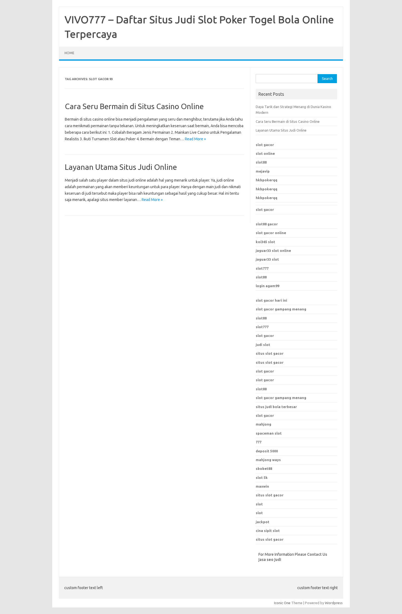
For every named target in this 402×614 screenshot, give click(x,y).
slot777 (262, 268)
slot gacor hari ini (271, 300)
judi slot (263, 345)
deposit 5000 (267, 451)
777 (258, 442)
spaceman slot (269, 433)
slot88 (261, 162)
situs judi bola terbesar (276, 407)
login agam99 (267, 286)
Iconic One (282, 603)
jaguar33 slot (267, 259)
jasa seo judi (269, 559)
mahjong (263, 424)
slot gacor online (271, 233)
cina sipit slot (268, 530)
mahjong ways (268, 460)
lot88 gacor (267, 224)
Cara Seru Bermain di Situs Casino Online (134, 106)
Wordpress (334, 603)
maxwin (262, 486)
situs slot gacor (270, 353)
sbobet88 (264, 468)
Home (69, 53)
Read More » (195, 139)
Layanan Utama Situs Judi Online (121, 167)
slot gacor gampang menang (281, 309)
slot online (265, 153)
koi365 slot (265, 242)
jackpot (262, 522)
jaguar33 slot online (273, 250)
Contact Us (317, 554)
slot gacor (265, 145)
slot (259, 504)
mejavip (263, 171)
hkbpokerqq (266, 180)
